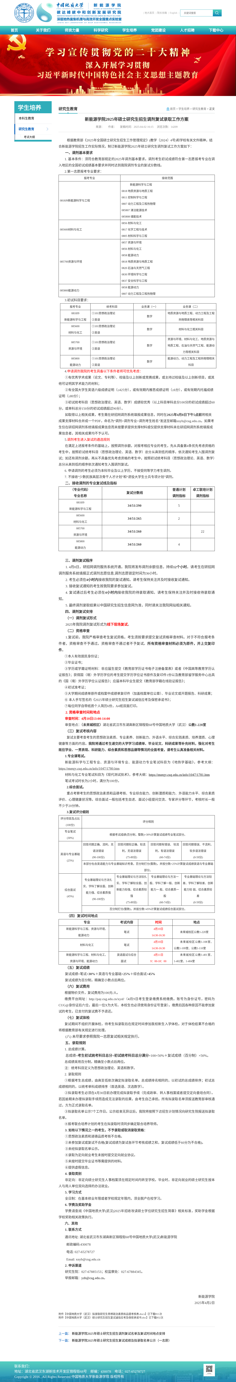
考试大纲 (29, 137)
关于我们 (43, 30)
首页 (14, 30)
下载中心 (216, 30)
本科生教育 (26, 118)
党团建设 (158, 30)
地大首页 (149, 13)
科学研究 (101, 30)
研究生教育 (26, 129)
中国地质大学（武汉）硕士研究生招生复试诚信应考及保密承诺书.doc (106, 1317)
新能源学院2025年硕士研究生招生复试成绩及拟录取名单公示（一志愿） (121, 1340)
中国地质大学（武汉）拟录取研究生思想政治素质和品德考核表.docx (105, 1314)
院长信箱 (162, 13)
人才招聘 (187, 30)
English (173, 13)
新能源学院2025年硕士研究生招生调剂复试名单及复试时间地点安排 (118, 1333)
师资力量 (72, 30)
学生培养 (129, 30)
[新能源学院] (68, 13)
